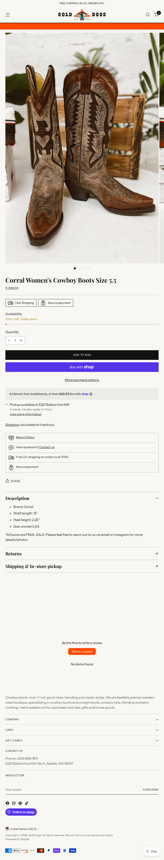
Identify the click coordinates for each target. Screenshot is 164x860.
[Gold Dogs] (82, 14)
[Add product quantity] (21, 340)
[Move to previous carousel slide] (146, 604)
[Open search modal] (148, 15)
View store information (26, 414)
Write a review (82, 651)
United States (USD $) (23, 828)
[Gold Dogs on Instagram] (14, 804)
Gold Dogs (34, 835)
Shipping (12, 425)
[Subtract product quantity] (9, 340)
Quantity (12, 332)
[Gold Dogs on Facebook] (7, 804)
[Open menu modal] (7, 15)
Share (15, 481)
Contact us (46, 447)
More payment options (82, 380)
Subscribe (151, 789)
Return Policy (25, 437)
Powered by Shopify (17, 839)
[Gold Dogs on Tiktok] (27, 804)
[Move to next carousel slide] (155, 604)
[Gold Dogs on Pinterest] (20, 804)
